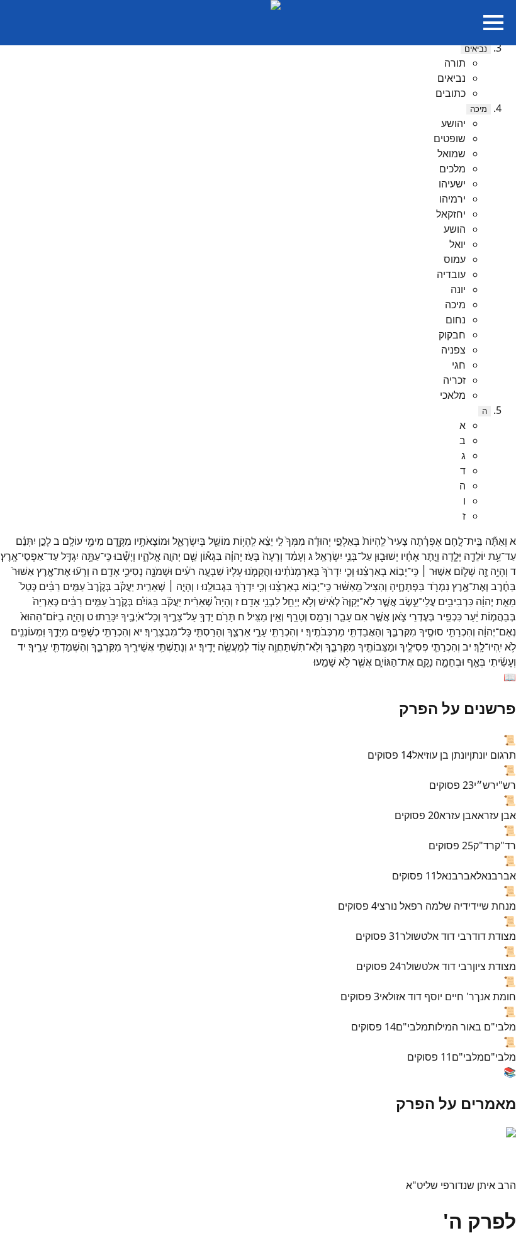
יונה (458, 289)
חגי (459, 365)
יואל (457, 244)
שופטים (450, 138)
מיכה (478, 109)
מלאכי (453, 395)
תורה (455, 63)
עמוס (455, 259)
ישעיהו (452, 184)
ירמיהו (452, 199)
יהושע (453, 123)
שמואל (451, 153)
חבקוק (452, 335)
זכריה (454, 380)
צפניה (453, 350)
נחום (456, 319)
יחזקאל (451, 214)
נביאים (475, 48)
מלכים (452, 169)
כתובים (450, 93)
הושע (455, 229)
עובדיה (451, 274)
